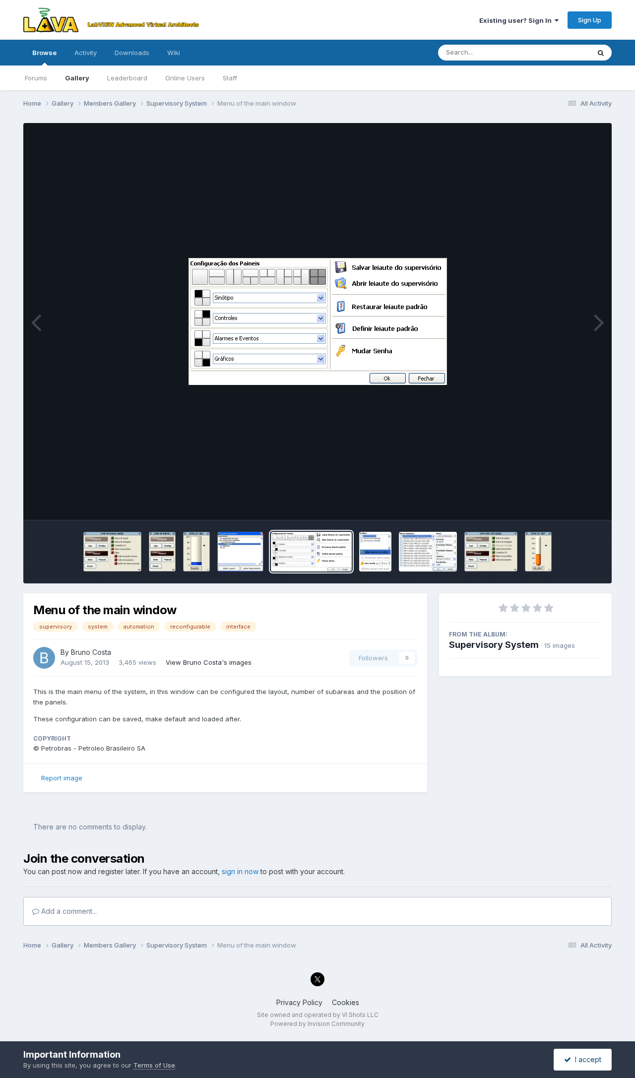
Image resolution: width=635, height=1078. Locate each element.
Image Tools (570, 502)
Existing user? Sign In (517, 20)
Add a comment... (68, 911)
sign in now (240, 871)
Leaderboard (127, 78)
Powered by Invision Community (317, 1023)
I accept (586, 1059)
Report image (61, 778)
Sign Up (589, 20)
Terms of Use (154, 1065)
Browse (44, 53)
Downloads (132, 53)
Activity (85, 53)
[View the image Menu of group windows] (375, 551)
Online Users (185, 78)
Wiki (173, 53)
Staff (230, 78)
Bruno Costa (91, 652)
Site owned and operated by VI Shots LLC (318, 1014)
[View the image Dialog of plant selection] (240, 551)
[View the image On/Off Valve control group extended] (490, 551)
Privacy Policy (299, 1002)
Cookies (345, 1002)
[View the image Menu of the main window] (311, 551)
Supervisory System (494, 644)
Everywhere (559, 52)
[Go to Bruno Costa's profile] (44, 658)
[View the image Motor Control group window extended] (112, 551)
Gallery (77, 78)
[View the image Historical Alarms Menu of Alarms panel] (428, 551)
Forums (36, 78)
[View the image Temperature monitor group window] (538, 551)
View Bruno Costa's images (209, 662)
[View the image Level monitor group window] (196, 551)
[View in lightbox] (318, 321)
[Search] (601, 53)
